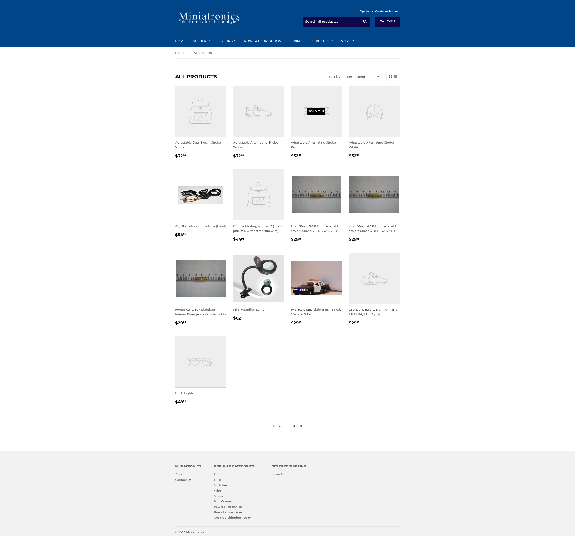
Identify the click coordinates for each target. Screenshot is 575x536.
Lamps (219, 474)
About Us (182, 474)
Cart (390, 21)
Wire (297, 41)
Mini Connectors (226, 501)
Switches (321, 41)
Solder (200, 41)
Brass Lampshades (228, 512)
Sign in (364, 11)
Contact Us (183, 480)
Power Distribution (263, 41)
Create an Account (387, 11)
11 (286, 425)
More (346, 41)
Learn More (280, 474)
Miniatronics (195, 532)
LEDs (218, 480)
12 (293, 425)
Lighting (226, 41)
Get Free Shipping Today (232, 517)
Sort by (334, 77)
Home (180, 41)
